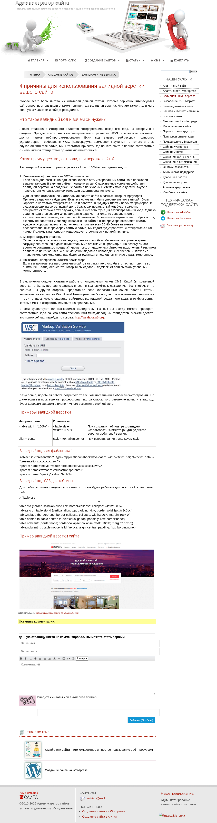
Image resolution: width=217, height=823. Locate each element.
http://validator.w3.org (89, 317)
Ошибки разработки (176, 167)
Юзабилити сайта (175, 192)
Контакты (182, 60)
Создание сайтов (61, 74)
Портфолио (67, 60)
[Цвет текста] (54, 658)
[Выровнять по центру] (44, 658)
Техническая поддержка (178, 172)
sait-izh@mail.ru (97, 798)
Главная (38, 60)
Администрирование (176, 187)
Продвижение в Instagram (180, 141)
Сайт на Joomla (173, 151)
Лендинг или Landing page (180, 121)
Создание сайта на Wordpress (66, 770)
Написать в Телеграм (179, 218)
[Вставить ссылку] (59, 658)
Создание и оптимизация (180, 161)
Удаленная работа (175, 177)
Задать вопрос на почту (180, 225)
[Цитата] (68, 658)
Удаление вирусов (175, 182)
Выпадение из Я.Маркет (179, 101)
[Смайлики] (73, 658)
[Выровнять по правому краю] (49, 658)
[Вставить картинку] (63, 658)
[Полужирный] (21, 658)
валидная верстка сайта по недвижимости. (57, 613)
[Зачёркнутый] (35, 658)
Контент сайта (172, 116)
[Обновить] (27, 701)
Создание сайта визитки (179, 156)
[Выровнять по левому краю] (40, 658)
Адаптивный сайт (174, 85)
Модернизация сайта (177, 126)
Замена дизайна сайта (178, 106)
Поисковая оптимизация (179, 136)
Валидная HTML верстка (179, 96)
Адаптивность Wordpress (179, 91)
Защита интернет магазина (181, 111)
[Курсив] (25, 658)
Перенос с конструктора (178, 131)
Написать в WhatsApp (179, 212)
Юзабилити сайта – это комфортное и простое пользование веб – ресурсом (99, 749)
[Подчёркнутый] (30, 658)
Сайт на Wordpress (175, 146)
